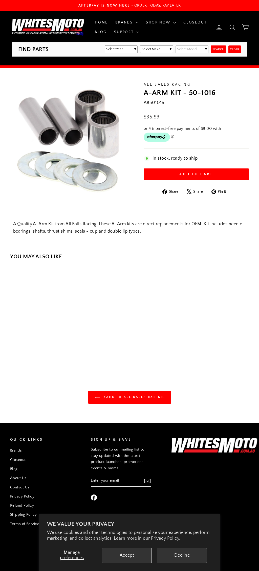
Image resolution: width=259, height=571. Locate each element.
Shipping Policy (23, 514)
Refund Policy (22, 505)
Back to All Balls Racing (133, 397)
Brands (125, 22)
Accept (127, 555)
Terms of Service (24, 524)
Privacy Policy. (165, 538)
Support (124, 32)
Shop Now (159, 22)
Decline (182, 555)
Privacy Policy (22, 496)
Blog (100, 32)
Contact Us (20, 487)
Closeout (195, 22)
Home (101, 22)
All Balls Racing (167, 85)
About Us (18, 478)
